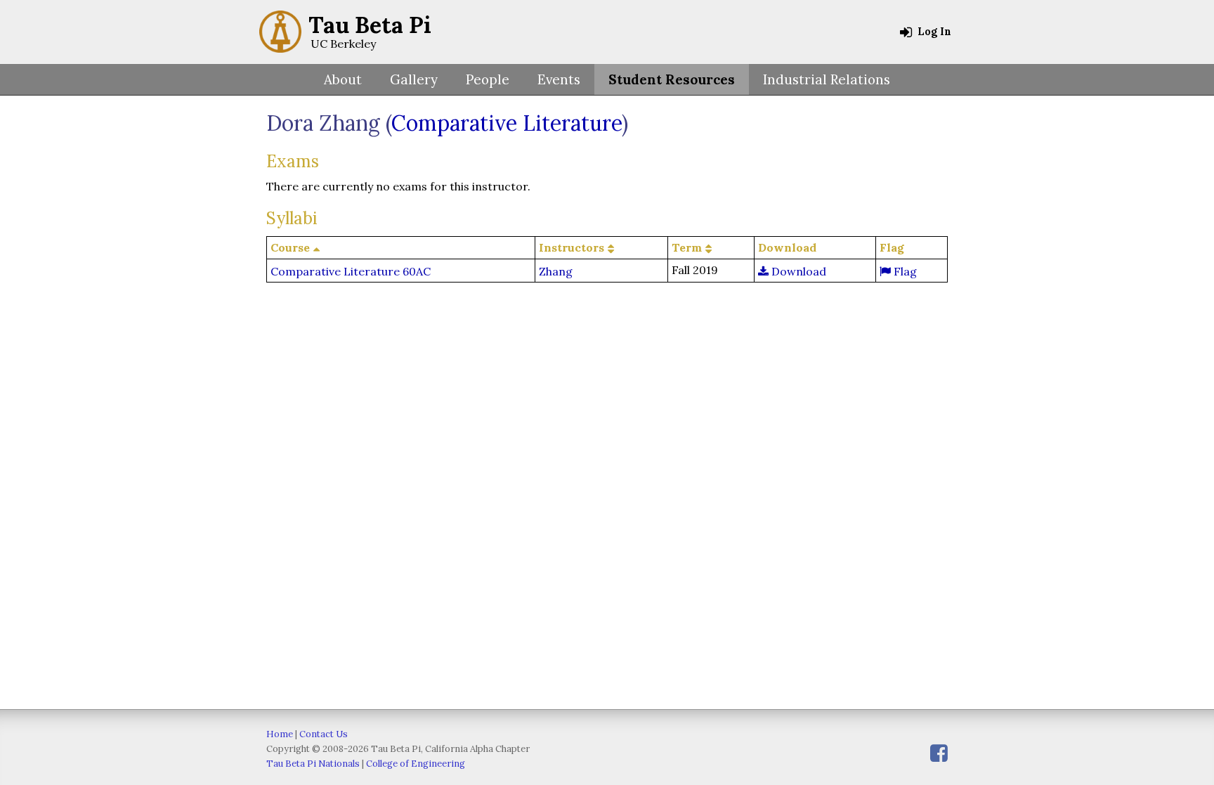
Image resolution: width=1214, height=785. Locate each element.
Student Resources (671, 79)
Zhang (556, 271)
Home (279, 734)
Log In (933, 31)
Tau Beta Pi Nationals (313, 764)
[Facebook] (939, 753)
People (487, 79)
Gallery (414, 79)
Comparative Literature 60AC (350, 271)
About (343, 79)
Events (558, 79)
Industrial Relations (826, 79)
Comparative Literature (506, 123)
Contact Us (323, 734)
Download (797, 271)
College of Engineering (415, 764)
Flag (904, 271)
